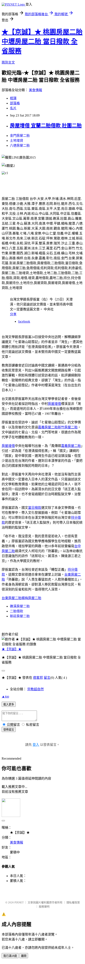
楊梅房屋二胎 (31, 598)
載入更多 (8, 704)
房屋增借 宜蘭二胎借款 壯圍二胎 (46, 125)
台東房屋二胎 (11, 598)
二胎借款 (16, 611)
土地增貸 (16, 140)
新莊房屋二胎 (20, 616)
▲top (5, 696)
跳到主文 (8, 62)
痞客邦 (38, 677)
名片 (13, 108)
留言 (47, 677)
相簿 (13, 98)
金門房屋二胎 (20, 135)
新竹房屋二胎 (68, 427)
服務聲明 (44, 906)
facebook (24, 321)
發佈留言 (8, 729)
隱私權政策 (73, 902)
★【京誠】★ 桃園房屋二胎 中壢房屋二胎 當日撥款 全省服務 (42, 41)
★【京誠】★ (11, 649)
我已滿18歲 (10, 955)
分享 (13, 314)
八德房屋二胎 (20, 145)
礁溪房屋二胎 (20, 606)
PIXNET (19, 902)
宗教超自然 (35, 689)
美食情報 (35, 90)
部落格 (15, 103)
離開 (23, 955)
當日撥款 (34, 507)
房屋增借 (54, 403)
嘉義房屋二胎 (48, 427)
